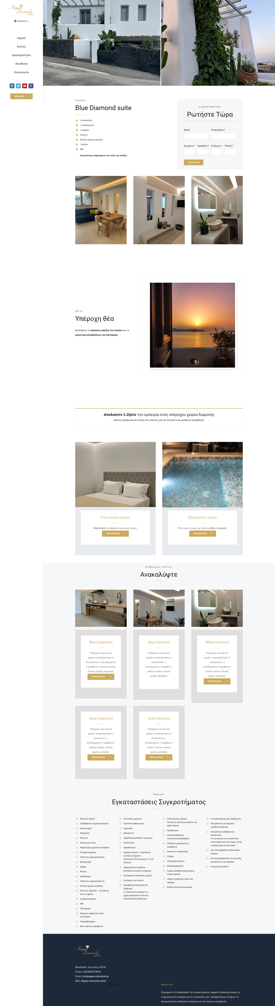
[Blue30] (217, 177)
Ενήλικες (216, 145)
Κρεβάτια (203, 145)
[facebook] (31, 85)
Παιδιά (229, 145)
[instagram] (12, 85)
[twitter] (18, 85)
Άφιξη (187, 129)
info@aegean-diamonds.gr (95, 976)
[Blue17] (101, 177)
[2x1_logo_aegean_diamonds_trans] (21, 5)
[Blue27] (159, 177)
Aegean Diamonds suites (93, 981)
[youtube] (24, 85)
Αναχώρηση (218, 129)
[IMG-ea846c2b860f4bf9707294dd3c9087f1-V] (192, 283)
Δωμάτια (189, 145)
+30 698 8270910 (92, 971)
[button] (21, 21)
